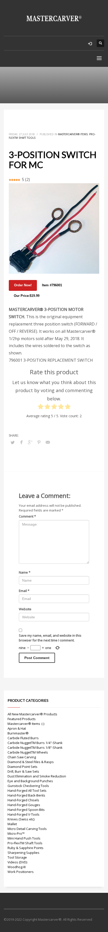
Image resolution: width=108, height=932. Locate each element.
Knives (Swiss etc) (21, 819)
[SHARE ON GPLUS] (30, 442)
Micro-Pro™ (16, 833)
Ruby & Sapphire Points (25, 848)
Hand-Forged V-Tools (23, 814)
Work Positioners (21, 871)
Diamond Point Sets (22, 766)
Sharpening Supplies (23, 852)
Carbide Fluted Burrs (23, 738)
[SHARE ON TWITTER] (12, 442)
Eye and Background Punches (30, 781)
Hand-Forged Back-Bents (26, 795)
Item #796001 (52, 285)
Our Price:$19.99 (26, 296)
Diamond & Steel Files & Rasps (31, 762)
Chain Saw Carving (22, 757)
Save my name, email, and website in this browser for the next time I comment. (50, 637)
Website (25, 609)
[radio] (40, 408)
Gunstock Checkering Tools (28, 785)
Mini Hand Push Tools (24, 838)
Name (24, 572)
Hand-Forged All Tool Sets (27, 790)
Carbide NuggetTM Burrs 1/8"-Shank (35, 747)
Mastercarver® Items (73, 134)
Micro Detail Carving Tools (27, 828)
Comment (27, 516)
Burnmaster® (18, 733)
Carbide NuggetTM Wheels (28, 752)
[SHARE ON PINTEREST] (39, 442)
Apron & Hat (17, 728)
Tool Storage (17, 857)
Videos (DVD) (17, 862)
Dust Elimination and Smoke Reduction (37, 776)
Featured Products (22, 719)
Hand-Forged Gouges (24, 805)
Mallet (12, 824)
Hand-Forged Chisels (23, 800)
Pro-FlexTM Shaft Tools (25, 843)
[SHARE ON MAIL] (47, 442)
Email (24, 590)
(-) (42, 723)
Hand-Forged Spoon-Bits (26, 809)
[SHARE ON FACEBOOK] (21, 442)
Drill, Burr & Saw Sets (23, 771)
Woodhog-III (17, 867)
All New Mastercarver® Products (32, 714)
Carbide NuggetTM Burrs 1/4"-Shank (35, 742)
